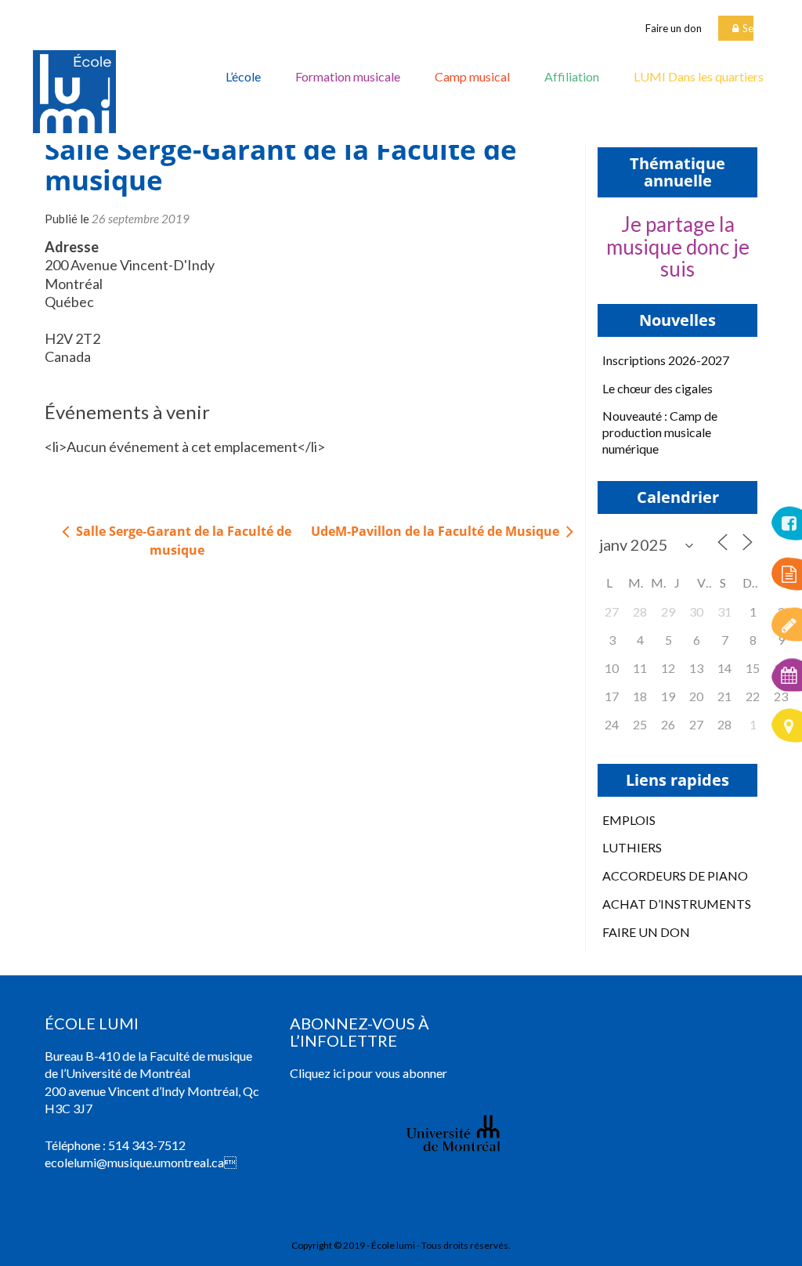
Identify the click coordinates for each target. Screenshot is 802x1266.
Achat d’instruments (676, 903)
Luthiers (632, 847)
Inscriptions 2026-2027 (665, 360)
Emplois (629, 819)
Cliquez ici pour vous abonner (368, 1072)
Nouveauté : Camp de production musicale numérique (659, 432)
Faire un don (673, 28)
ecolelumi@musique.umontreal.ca (134, 1162)
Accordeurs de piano (675, 875)
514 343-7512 (147, 1145)
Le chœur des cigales (657, 388)
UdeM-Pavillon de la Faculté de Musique (436, 531)
